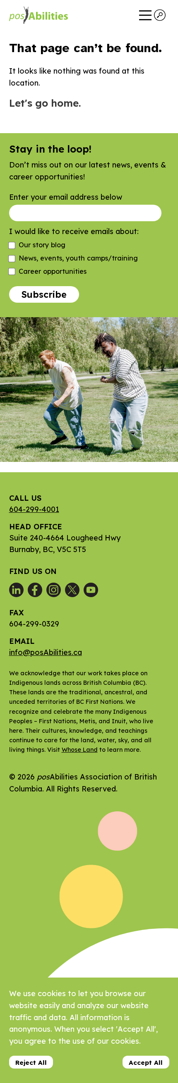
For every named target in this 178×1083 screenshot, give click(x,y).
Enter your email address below (65, 197)
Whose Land (80, 749)
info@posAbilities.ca (45, 652)
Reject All (31, 1062)
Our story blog (42, 245)
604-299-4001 (34, 509)
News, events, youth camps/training (78, 258)
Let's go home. (45, 103)
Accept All (146, 1062)
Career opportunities (53, 271)
